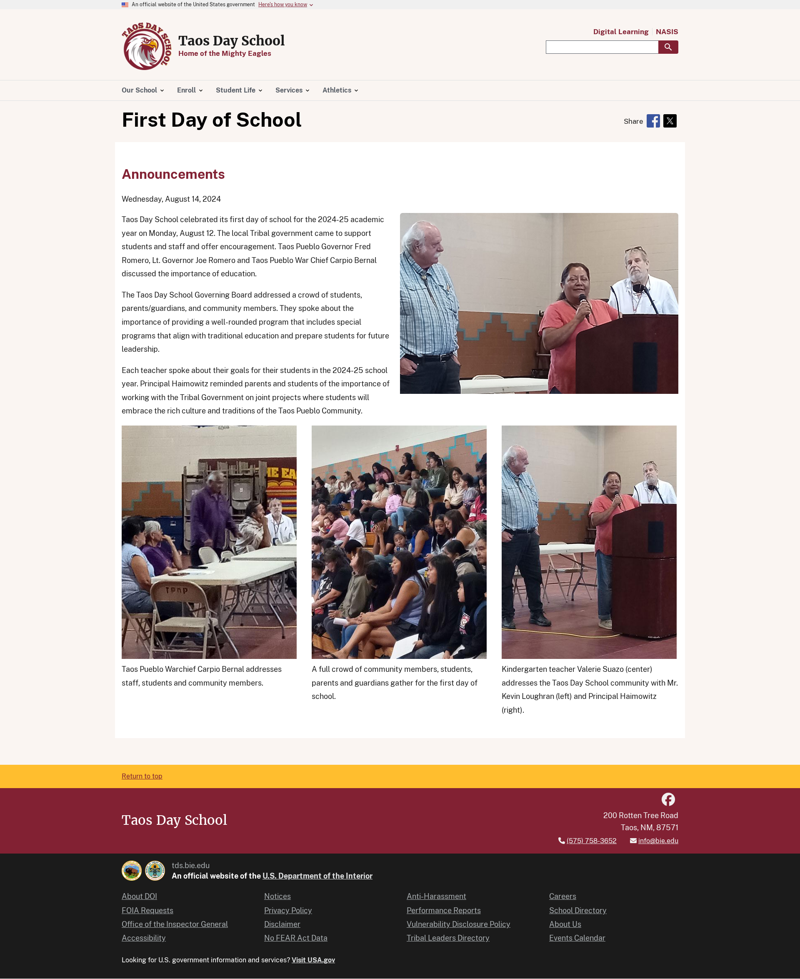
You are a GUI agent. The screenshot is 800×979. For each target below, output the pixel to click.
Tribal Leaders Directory (448, 938)
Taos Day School (231, 41)
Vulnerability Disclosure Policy (458, 924)
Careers (562, 896)
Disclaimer (282, 924)
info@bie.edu (658, 841)
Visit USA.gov (313, 960)
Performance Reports (444, 910)
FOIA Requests (147, 910)
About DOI (139, 896)
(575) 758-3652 (592, 841)
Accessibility (144, 938)
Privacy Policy (288, 910)
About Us (565, 924)
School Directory (578, 910)
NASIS (667, 31)
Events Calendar (577, 938)
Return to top (142, 776)
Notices (277, 896)
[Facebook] (668, 799)
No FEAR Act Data (296, 938)
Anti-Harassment (436, 896)
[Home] (147, 46)
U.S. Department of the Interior (317, 875)
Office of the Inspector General (175, 924)
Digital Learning (621, 31)
